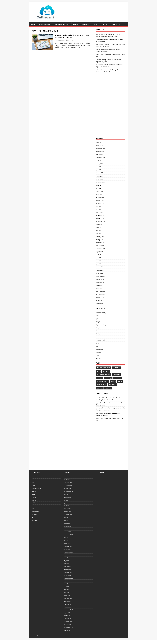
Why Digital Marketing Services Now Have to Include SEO (72, 36)
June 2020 (98, 258)
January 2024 (99, 179)
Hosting (98, 334)
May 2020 (98, 261)
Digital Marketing (61, 24)
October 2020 (100, 246)
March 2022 (99, 212)
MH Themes (56, 636)
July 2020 (98, 255)
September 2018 (100, 300)
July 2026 (98, 142)
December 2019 (100, 276)
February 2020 (100, 270)
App (97, 319)
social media (99, 349)
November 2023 (100, 182)
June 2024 (98, 167)
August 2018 (99, 303)
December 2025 (100, 148)
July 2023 (98, 185)
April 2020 (98, 264)
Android (98, 316)
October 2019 (100, 279)
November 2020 (100, 243)
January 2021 (99, 240)
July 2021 (98, 227)
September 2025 (100, 158)
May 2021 (98, 230)
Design (75, 24)
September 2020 (100, 249)
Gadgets (98, 328)
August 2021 (99, 224)
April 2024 (98, 170)
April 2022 (98, 209)
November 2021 (100, 215)
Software (85, 24)
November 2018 (100, 294)
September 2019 (100, 282)
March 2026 (99, 145)
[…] (79, 47)
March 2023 (99, 191)
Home (33, 24)
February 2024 (100, 176)
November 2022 (100, 197)
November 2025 (100, 152)
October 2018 (100, 297)
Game (97, 331)
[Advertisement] (109, 107)
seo (97, 346)
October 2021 (100, 218)
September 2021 (100, 221)
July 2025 (98, 161)
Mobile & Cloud (44, 24)
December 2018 (100, 291)
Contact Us (116, 24)
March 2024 (99, 173)
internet (98, 337)
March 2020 (99, 267)
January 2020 (99, 273)
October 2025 (100, 155)
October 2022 (100, 200)
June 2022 (98, 206)
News (97, 343)
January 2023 (99, 194)
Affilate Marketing (101, 313)
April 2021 (98, 233)
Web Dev (105, 24)
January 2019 (99, 288)
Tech (95, 24)
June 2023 (98, 188)
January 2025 (99, 164)
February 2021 (100, 237)
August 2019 (99, 285)
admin (69, 40)
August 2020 (99, 252)
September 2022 (100, 203)
